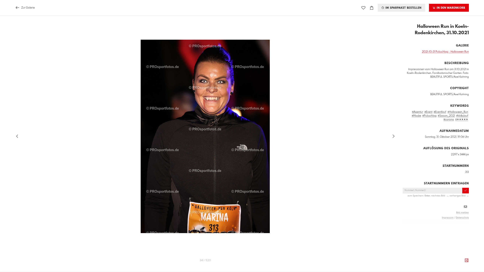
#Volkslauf (462, 115)
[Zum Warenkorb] (371, 7)
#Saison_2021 (446, 115)
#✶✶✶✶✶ (461, 119)
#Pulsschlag (429, 115)
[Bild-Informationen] (466, 260)
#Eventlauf (440, 112)
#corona (449, 119)
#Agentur (417, 112)
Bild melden (462, 213)
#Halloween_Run (458, 112)
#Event (428, 112)
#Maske (416, 115)
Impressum (448, 218)
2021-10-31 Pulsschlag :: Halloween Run (445, 51)
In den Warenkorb (450, 8)
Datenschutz (462, 218)
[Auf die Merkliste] (363, 7)
